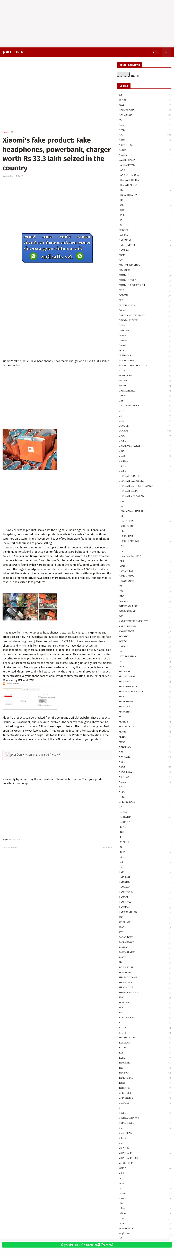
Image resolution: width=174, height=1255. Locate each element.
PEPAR (145, 826)
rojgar (145, 1223)
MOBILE (145, 721)
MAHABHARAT (145, 676)
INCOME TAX (145, 571)
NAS (145, 751)
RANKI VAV (145, 902)
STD (145, 1022)
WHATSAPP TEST (145, 1157)
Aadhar (145, 149)
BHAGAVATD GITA (145, 180)
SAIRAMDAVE (145, 942)
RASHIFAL (145, 907)
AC (145, 119)
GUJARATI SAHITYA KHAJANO (145, 485)
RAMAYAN (145, 887)
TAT (145, 1052)
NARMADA (145, 746)
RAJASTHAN (145, 882)
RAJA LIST (145, 877)
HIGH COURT (145, 526)
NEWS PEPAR (145, 771)
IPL (145, 586)
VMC (145, 1127)
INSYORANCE (145, 581)
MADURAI (145, 671)
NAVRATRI (145, 756)
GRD (145, 450)
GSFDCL (145, 460)
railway (145, 1213)
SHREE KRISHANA (145, 992)
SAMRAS (145, 947)
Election (145, 380)
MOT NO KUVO (145, 726)
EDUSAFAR (145, 355)
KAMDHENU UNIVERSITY (145, 621)
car (145, 1178)
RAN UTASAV (145, 892)
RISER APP (145, 922)
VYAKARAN (145, 1132)
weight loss (145, 1233)
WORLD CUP (145, 1162)
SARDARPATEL (145, 952)
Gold (145, 505)
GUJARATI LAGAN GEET (145, 480)
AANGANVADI (145, 109)
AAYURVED (145, 114)
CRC (145, 300)
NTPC (145, 791)
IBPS (145, 561)
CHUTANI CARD (145, 280)
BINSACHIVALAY (145, 194)
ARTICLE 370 (145, 144)
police (145, 1208)
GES (145, 400)
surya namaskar (145, 1228)
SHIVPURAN (145, 982)
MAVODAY (145, 706)
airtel (145, 1172)
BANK (145, 170)
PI (145, 836)
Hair (145, 551)
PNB (145, 847)
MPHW (145, 736)
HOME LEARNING (145, 541)
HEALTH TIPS (145, 521)
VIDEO (145, 1112)
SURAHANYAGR (145, 1037)
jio (145, 1188)
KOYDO (145, 641)
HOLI (145, 531)
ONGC (145, 796)
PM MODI (145, 842)
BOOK (145, 210)
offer (145, 1203)
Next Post (105, 847)
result (145, 1218)
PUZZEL (145, 852)
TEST (145, 1067)
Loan (145, 666)
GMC (145, 420)
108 (145, 94)
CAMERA (145, 250)
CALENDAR (145, 240)
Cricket (145, 310)
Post (145, 862)
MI (12, 132)
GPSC (145, 435)
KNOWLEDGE (145, 631)
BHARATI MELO (145, 184)
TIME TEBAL (145, 1077)
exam (145, 1182)
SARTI (145, 957)
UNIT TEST (145, 1092)
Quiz (145, 867)
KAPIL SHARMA (145, 626)
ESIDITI (145, 370)
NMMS (145, 781)
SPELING (145, 1002)
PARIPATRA (145, 816)
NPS (145, 786)
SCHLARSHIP (145, 967)
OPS (145, 806)
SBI (145, 962)
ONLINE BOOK (145, 801)
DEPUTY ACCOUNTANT (145, 315)
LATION (145, 646)
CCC (145, 260)
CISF (145, 290)
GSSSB (145, 470)
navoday (145, 1198)
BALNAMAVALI (145, 164)
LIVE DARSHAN (145, 656)
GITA (145, 410)
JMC (145, 616)
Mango (145, 741)
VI (145, 1107)
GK (145, 415)
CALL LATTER (145, 245)
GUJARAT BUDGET (145, 475)
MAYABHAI (145, 711)
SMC (145, 997)
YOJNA (145, 1168)
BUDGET (145, 230)
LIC (145, 651)
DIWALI (145, 325)
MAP (145, 696)
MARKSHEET (145, 701)
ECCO (145, 350)
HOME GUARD (145, 536)
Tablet (145, 1082)
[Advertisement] (85, 23)
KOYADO (145, 636)
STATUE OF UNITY (145, 1017)
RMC (145, 927)
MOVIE (145, 731)
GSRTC (145, 465)
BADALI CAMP (145, 159)
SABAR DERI (145, 937)
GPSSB (145, 440)
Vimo (145, 1142)
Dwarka (145, 345)
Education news (145, 375)
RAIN (145, 872)
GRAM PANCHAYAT (145, 445)
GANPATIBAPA (145, 390)
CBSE (145, 255)
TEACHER (145, 1062)
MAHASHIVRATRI (145, 686)
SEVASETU (145, 972)
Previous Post (10, 847)
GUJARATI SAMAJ (145, 491)
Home (6, 132)
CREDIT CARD (145, 305)
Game (145, 501)
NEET (145, 761)
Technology (145, 1087)
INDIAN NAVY (145, 576)
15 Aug (145, 99)
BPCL (145, 215)
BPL (145, 220)
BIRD (145, 200)
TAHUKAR (145, 1042)
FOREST (145, 385)
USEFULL (145, 1102)
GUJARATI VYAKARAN (145, 495)
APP (145, 134)
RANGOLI (145, 897)
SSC (145, 1012)
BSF (145, 225)
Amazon (145, 154)
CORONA (145, 295)
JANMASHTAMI (145, 611)
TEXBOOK (145, 1072)
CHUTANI (145, 275)
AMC (145, 124)
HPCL (145, 546)
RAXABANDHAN (145, 912)
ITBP (145, 596)
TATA (145, 1057)
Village (145, 1137)
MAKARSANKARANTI (145, 691)
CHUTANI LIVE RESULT (145, 285)
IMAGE (145, 566)
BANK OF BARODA (145, 174)
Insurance (145, 601)
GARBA (145, 395)
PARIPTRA (145, 822)
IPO (145, 591)
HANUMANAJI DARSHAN (145, 511)
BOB (145, 205)
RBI (145, 917)
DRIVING (145, 330)
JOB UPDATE (13, 52)
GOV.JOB (145, 430)
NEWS (16, 839)
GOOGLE (145, 425)
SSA (145, 1007)
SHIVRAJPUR (145, 987)
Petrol (145, 857)
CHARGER (145, 270)
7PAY (145, 104)
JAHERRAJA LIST (145, 606)
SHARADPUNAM (145, 977)
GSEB (145, 455)
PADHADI (145, 812)
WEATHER (145, 1147)
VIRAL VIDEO (145, 1122)
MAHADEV (145, 681)
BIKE (145, 190)
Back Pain (145, 235)
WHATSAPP (145, 1152)
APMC (145, 129)
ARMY (145, 139)
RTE (145, 932)
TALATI (145, 1047)
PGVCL (145, 832)
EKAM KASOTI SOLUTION (145, 365)
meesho (145, 1193)
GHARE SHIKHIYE (145, 405)
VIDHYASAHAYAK (145, 1117)
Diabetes (145, 340)
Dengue (145, 335)
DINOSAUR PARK (145, 320)
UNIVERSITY (145, 1097)
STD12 (145, 1032)
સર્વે (145, 1238)
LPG (145, 661)
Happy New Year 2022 (145, 556)
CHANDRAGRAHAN (145, 265)
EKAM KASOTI (145, 360)
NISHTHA (145, 776)
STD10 (145, 1027)
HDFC (145, 515)
